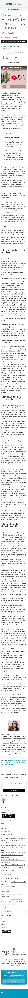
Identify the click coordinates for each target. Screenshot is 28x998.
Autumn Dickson (12, 760)
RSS (9, 48)
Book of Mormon (21, 760)
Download (10, 46)
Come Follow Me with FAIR (18, 762)
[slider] (24, 41)
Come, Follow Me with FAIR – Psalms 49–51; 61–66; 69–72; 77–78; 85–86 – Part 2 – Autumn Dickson (13, 841)
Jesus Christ (4, 764)
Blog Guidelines (5, 831)
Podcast (10, 764)
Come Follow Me (5, 762)
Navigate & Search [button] (15, 9)
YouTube (3, 927)
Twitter (3, 921)
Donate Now (14, 981)
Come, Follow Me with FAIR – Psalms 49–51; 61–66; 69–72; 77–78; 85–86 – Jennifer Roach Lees (13, 848)
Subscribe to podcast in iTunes (9, 808)
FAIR (14, 4)
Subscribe (14, 790)
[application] (14, 41)
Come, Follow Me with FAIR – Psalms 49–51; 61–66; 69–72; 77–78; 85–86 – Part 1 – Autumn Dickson (13, 855)
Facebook (4, 919)
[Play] (3, 41)
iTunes (3, 924)
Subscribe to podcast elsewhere (9, 810)
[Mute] (20, 41)
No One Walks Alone (16, 899)
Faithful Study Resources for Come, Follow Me (13, 774)
